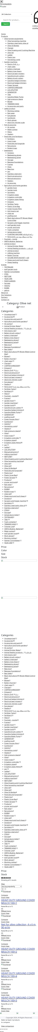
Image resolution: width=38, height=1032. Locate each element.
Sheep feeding (12, 262)
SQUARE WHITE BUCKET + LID (18, 258)
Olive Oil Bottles (13, 46)
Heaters (10, 134)
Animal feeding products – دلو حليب (20, 248)
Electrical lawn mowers (15, 74)
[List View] (8, 878)
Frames (10, 164)
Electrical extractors (14, 176)
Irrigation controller (14, 197)
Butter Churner (13, 255)
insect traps (11, 141)
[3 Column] (5, 878)
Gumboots (11, 118)
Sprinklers (11, 192)
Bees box (10, 169)
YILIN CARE (8, 279)
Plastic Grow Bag (13, 206)
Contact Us (5, 300)
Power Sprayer (12, 85)
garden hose (12, 188)
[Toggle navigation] (1, 32)
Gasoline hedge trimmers (16, 81)
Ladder (10, 55)
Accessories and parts (15, 106)
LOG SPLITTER (12, 90)
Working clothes (13, 111)
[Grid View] (2, 878)
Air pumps (11, 127)
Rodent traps (12, 148)
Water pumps (12, 129)
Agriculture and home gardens (15, 185)
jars (8, 171)
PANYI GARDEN (9, 281)
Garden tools (12, 190)
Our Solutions (6, 295)
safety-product (9, 109)
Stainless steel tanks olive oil (17, 43)
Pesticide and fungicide (16, 143)
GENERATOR (11, 92)
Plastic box (11, 57)
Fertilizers (11, 139)
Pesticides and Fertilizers (13, 136)
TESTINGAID (8, 267)
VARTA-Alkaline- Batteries (13, 241)
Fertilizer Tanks (13, 204)
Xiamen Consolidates (12, 272)
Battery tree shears (14, 71)
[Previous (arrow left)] (1, 1031)
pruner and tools (13, 227)
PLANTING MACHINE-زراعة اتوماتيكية (20, 234)
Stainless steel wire (14, 174)
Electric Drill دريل (13, 64)
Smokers (10, 153)
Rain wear (11, 113)
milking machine (13, 253)
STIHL (6, 274)
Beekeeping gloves (14, 155)
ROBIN (6, 288)
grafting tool (12, 216)
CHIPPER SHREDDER (14, 88)
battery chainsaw (13, 69)
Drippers (10, 202)
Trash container (13, 230)
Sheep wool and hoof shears (17, 260)
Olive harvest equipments (13, 39)
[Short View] (10, 878)
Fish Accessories (10, 125)
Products (4, 36)
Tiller (9, 95)
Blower (10, 102)
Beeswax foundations (15, 162)
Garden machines (10, 62)
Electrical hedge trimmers (16, 83)
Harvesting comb (13, 60)
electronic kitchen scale (16, 122)
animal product (10, 244)
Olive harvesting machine (16, 41)
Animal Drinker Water (15, 246)
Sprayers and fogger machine (18, 223)
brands (3, 265)
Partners (4, 297)
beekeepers (8, 150)
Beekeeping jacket (14, 157)
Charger (10, 48)
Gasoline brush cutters (15, 76)
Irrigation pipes (13, 195)
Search (6, 24)
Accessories (11, 183)
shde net (10, 213)
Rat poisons (11, 146)
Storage (10, 160)
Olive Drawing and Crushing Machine (21, 50)
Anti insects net (13, 211)
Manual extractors (14, 178)
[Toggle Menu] (1, 1)
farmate (7, 283)
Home (3, 34)
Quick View (5, 897)
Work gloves (12, 120)
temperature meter (14, 232)
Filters (9, 132)
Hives (9, 167)
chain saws (11, 67)
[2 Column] (6, 878)
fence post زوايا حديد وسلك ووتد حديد (19, 237)
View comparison (7, 1026)
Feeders (10, 181)
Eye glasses (11, 115)
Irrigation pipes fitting (15, 199)
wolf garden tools (13, 225)
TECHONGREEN (5, 4)
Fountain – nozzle (10, 239)
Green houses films (14, 209)
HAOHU (7, 286)
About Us (4, 293)
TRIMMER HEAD (13, 104)
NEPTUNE (7, 276)
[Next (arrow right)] (3, 1031)
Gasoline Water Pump (15, 97)
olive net (10, 53)
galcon (6, 290)
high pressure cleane (15, 99)
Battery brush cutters (15, 78)
